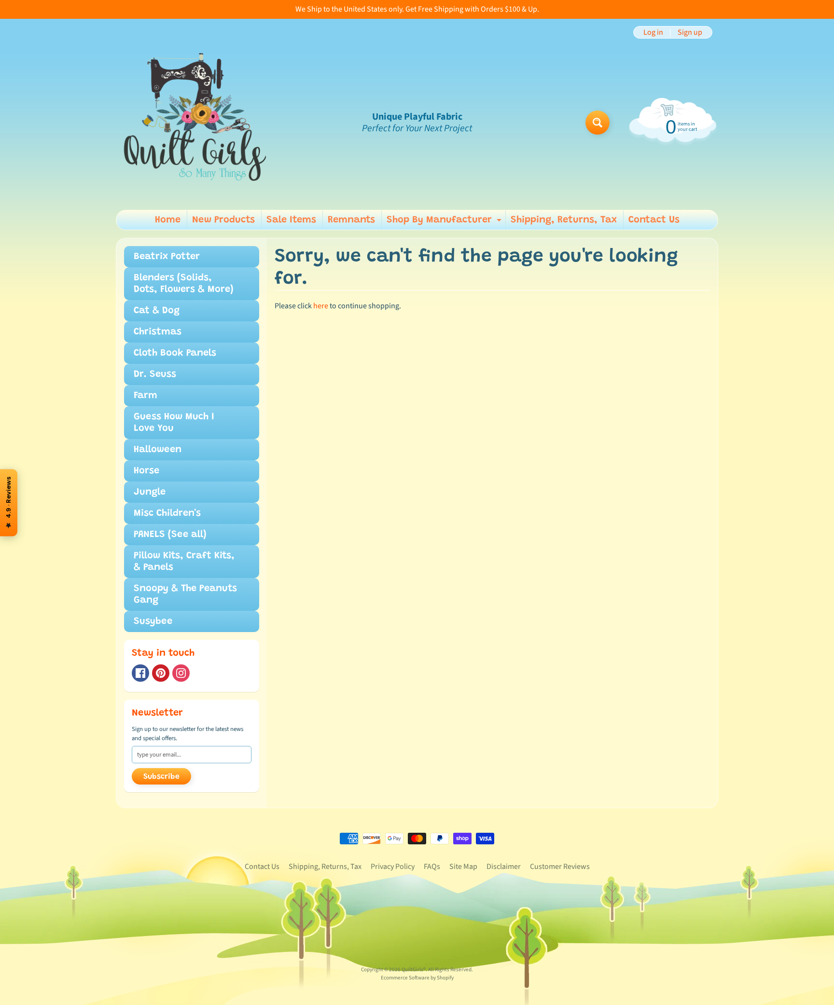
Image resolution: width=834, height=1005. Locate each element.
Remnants (351, 220)
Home (168, 220)
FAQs (432, 866)
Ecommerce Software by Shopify (417, 977)
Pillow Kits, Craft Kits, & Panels (184, 561)
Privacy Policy (393, 866)
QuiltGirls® (414, 969)
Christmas (157, 332)
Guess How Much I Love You (174, 422)
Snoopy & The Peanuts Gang (185, 594)
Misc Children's (167, 513)
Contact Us (654, 220)
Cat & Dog (157, 311)
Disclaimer (503, 866)
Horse (146, 471)
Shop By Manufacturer (445, 222)
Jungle (150, 492)
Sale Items (291, 220)
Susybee (153, 621)
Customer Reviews (560, 866)
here (320, 306)
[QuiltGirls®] (195, 122)
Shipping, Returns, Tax (564, 220)
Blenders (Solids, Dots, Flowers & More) (184, 283)
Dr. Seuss (155, 374)
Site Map (463, 866)
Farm (145, 395)
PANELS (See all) (170, 534)
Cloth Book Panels (175, 353)
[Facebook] (140, 673)
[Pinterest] (160, 673)
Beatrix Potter (167, 257)
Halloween (157, 449)
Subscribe (161, 777)
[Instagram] (181, 673)
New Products (223, 220)
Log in (653, 32)
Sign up (690, 32)
